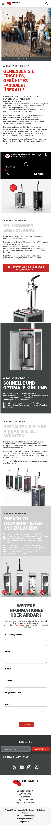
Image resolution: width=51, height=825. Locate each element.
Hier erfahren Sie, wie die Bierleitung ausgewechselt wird (26, 268)
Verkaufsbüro (20, 625)
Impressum (25, 822)
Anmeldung (41, 749)
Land (7, 704)
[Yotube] (14, 769)
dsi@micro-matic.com (24, 803)
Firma (7, 652)
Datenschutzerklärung (25, 816)
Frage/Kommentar (13, 692)
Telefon (8, 681)
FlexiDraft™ (16, 58)
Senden (26, 724)
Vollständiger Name (13, 634)
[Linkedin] (22, 769)
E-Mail (8, 669)
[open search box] (46, 3)
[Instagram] (29, 768)
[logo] (13, 3)
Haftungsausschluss (24, 819)
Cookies (25, 813)
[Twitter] (36, 769)
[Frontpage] (6, 58)
